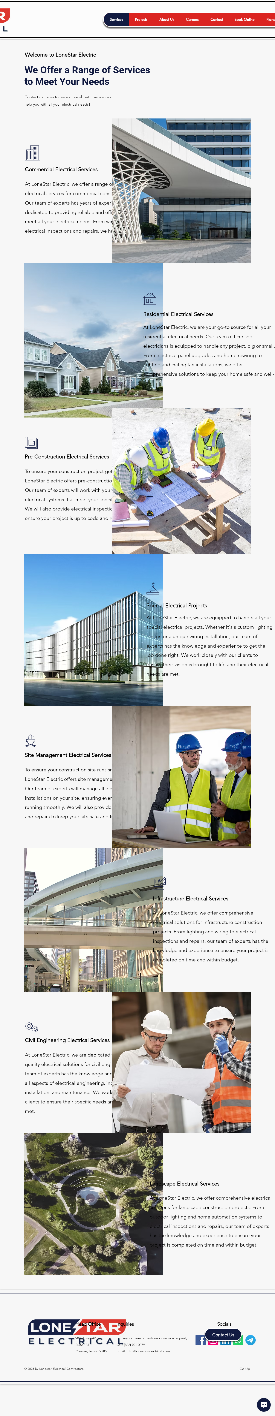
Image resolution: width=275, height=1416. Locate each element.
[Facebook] (201, 1340)
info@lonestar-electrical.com (148, 1351)
